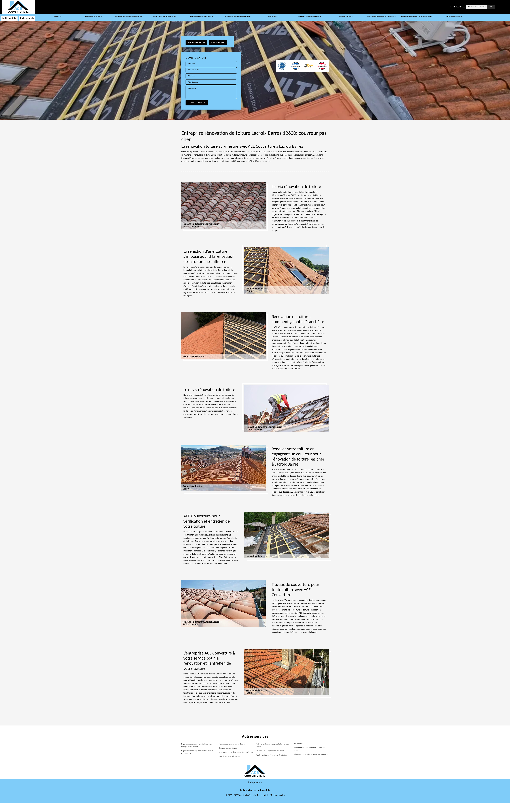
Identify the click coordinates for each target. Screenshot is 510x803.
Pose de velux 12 (273, 16)
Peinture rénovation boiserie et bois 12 (165, 16)
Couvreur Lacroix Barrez (228, 748)
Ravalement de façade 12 (93, 16)
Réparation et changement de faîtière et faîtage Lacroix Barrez (196, 745)
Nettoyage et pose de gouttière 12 (309, 16)
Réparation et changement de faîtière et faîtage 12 (417, 16)
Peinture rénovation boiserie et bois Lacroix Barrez (310, 748)
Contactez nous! (218, 42)
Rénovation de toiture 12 (454, 16)
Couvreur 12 (57, 16)
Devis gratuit (262, 795)
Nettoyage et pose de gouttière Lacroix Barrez (236, 752)
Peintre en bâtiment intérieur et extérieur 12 (129, 16)
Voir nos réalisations (196, 42)
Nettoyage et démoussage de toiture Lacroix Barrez (272, 745)
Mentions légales (277, 795)
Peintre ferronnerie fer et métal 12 (201, 16)
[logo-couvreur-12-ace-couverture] (18, 7)
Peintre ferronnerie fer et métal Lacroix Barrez (311, 754)
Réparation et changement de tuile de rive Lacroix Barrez (197, 752)
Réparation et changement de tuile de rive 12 (381, 16)
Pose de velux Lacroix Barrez (229, 756)
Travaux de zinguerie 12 (345, 16)
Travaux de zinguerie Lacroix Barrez (232, 744)
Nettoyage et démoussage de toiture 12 (238, 16)
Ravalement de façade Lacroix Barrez (270, 751)
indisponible (9, 18)
